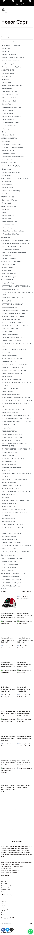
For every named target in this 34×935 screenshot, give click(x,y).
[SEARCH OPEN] (31, 13)
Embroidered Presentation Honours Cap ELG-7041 (24, 664)
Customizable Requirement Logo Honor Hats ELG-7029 (8, 664)
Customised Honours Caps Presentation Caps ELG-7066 (25, 640)
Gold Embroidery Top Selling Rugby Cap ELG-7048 (9, 714)
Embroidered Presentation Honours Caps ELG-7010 (24, 689)
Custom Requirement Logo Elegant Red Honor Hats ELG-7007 (8, 615)
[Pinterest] (21, 1)
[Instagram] (30, 1)
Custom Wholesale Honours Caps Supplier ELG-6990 (24, 615)
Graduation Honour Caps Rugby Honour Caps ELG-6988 (23, 714)
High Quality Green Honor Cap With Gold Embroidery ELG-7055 (24, 763)
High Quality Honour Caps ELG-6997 (23, 786)
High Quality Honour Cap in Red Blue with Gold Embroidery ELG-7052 (8, 788)
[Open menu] (6, 12)
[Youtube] (4, 1)
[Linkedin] (13, 1)
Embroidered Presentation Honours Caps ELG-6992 (8, 689)
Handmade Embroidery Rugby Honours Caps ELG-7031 (8, 763)
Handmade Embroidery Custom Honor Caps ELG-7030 (8, 738)
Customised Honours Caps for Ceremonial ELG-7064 (7, 640)
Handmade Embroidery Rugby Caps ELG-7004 (24, 737)
